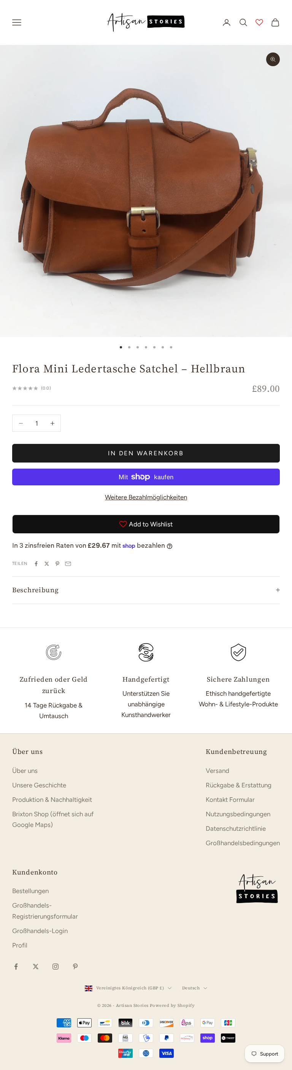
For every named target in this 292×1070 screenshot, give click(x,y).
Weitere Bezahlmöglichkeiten (146, 497)
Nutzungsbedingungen (238, 814)
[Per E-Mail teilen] (68, 564)
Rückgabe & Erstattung (238, 785)
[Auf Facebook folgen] (16, 966)
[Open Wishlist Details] (259, 22)
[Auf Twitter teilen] (47, 564)
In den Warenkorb (146, 453)
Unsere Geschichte (39, 785)
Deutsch (191, 988)
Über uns (25, 770)
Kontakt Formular (230, 799)
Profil (19, 945)
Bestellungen (30, 891)
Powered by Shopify (172, 1005)
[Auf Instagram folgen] (55, 966)
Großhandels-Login (40, 931)
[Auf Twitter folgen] (36, 966)
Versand (217, 770)
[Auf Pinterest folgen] (75, 966)
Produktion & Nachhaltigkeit (52, 799)
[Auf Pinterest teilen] (57, 564)
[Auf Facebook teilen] (36, 564)
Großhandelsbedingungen (243, 843)
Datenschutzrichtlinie (236, 828)
